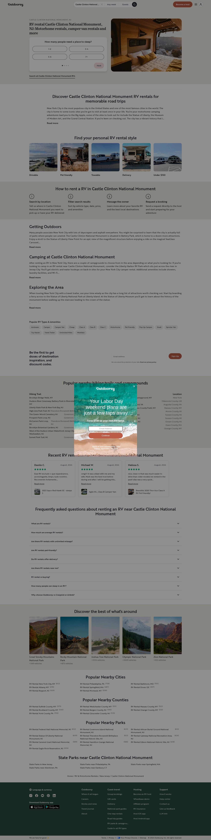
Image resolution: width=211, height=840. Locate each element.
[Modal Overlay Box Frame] (105, 420)
